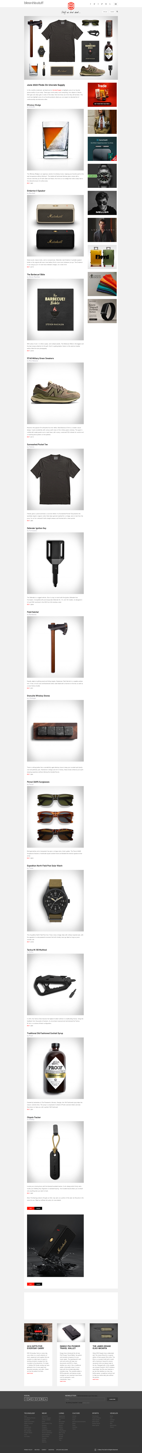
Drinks (74, 1418)
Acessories (45, 1416)
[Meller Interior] (102, 203)
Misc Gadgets (27, 1431)
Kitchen (61, 1427)
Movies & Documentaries (79, 1421)
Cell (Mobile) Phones (29, 1418)
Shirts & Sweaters (46, 1431)
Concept (112, 1419)
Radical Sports (96, 1423)
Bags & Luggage (46, 1418)
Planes (112, 1427)
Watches (44, 1442)
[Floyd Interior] (102, 257)
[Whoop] (102, 311)
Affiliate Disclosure (62, 1449)
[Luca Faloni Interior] (102, 230)
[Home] (71, 6)
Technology (29, 1413)
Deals (43, 1421)
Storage (61, 1436)
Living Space (62, 1431)
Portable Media (28, 1432)
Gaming (26, 1425)
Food (73, 1419)
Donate (74, 1416)
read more (30, 1373)
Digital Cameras (28, 1423)
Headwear (44, 1429)
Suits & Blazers (46, 1434)
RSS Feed (37, 1449)
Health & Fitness (96, 1418)
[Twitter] (94, 4)
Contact (44, 1449)
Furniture (61, 1423)
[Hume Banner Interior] (102, 149)
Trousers (44, 1438)
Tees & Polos (45, 1436)
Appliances (62, 1416)
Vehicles (114, 1413)
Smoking (74, 1427)
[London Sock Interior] (102, 284)
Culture (76, 1413)
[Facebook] (90, 4)
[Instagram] (106, 4)
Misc (111, 1423)
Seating (61, 1434)
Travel (74, 1429)
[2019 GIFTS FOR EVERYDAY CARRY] (38, 1332)
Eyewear (44, 1425)
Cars (111, 1418)
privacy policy (86, 1402)
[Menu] (116, 4)
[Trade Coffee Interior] (102, 95)
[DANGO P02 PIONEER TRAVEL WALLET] (71, 1332)
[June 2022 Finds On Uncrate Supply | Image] (71, 48)
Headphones (27, 1427)
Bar (60, 1419)
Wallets (44, 1440)
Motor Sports (95, 1421)
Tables (60, 1438)
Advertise (51, 1449)
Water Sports (95, 1425)
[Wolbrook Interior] (102, 176)
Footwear (44, 1427)
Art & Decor (62, 1418)
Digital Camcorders (29, 1421)
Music (74, 1423)
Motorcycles (113, 1425)
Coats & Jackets (46, 1419)
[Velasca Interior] (102, 122)
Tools (25, 1434)
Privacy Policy (28, 1449)
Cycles (112, 1421)
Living (61, 1413)
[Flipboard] (102, 4)
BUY (28, 183)
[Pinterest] (98, 4)
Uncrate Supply (56, 90)
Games (61, 1425)
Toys (60, 1440)
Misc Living (62, 1432)
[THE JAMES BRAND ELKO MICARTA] (104, 1332)
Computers (27, 1419)
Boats (111, 1416)
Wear (44, 1413)
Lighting (61, 1429)
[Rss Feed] (109, 4)
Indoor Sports (95, 1419)
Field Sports (95, 1416)
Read (73, 1425)
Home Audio (27, 1429)
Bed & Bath (62, 1421)
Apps (25, 1416)
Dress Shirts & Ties (47, 1423)
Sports (95, 1413)
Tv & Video (27, 1436)
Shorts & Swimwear (47, 1432)
